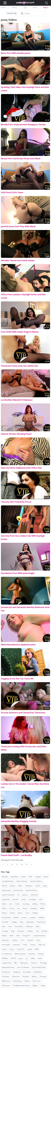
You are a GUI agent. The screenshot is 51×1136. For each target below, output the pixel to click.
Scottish (5, 922)
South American (39, 936)
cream (23, 899)
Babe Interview (20, 954)
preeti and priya (31, 890)
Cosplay (5, 931)
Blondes (5, 877)
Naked (4, 936)
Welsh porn (6, 981)
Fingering (16, 972)
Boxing (40, 954)
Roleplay (34, 908)
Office (4, 908)
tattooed (34, 895)
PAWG (42, 908)
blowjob (26, 976)
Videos (14, 7)
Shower (44, 931)
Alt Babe (5, 958)
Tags (25, 7)
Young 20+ (26, 936)
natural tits (6, 899)
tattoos (25, 895)
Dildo (33, 958)
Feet (10, 926)
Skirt (21, 922)
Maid (37, 926)
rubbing (34, 904)
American (5, 940)
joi (27, 958)
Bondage (43, 963)
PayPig (35, 913)
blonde (4, 886)
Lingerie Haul (6, 963)
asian (45, 886)
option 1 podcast (8, 895)
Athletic (30, 931)
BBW (37, 949)
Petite (23, 877)
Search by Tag (11, 13)
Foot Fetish (19, 926)
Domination (6, 917)
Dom (28, 913)
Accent (24, 917)
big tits (12, 886)
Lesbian (32, 917)
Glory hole (16, 976)
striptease (28, 886)
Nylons (34, 976)
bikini (20, 886)
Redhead (29, 926)
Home (3, 7)
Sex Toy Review (23, 967)
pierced (15, 899)
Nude (11, 936)
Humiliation (37, 972)
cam (10, 904)
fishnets (34, 963)
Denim (12, 913)
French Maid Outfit (38, 967)
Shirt (3, 926)
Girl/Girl (41, 917)
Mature (27, 981)
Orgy (12, 931)
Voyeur (32, 945)
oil (18, 895)
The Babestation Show (21, 985)
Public (25, 945)
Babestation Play (8, 967)
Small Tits (20, 949)
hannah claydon (36, 881)
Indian (43, 985)
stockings (32, 899)
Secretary (5, 976)
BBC (15, 963)
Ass (18, 908)
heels (17, 904)
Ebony (20, 913)
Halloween (24, 963)
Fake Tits (42, 945)
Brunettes (14, 877)
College (14, 922)
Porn (22, 940)
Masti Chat (41, 922)
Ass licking (26, 972)
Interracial (16, 945)
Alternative (30, 922)
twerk (4, 904)
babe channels (21, 881)
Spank (30, 949)
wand (40, 958)
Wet (17, 936)
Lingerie (38, 877)
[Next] (31, 864)
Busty (46, 877)
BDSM (16, 917)
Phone (42, 904)
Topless (15, 940)
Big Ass (35, 985)
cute (40, 899)
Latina (4, 949)
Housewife (6, 945)
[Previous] (3, 864)
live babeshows (7, 881)
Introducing (17, 981)
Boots (25, 908)
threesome (6, 972)
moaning (25, 904)
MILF (30, 877)
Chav (38, 940)
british (37, 886)
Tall (37, 931)
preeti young (18, 890)
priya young (6, 890)
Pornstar (43, 976)
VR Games (6, 985)
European (21, 931)
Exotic (11, 949)
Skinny (4, 913)
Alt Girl (13, 958)
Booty (12, 908)
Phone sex (37, 981)
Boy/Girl (30, 940)
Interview (31, 954)
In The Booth (7, 954)
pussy (35, 7)
